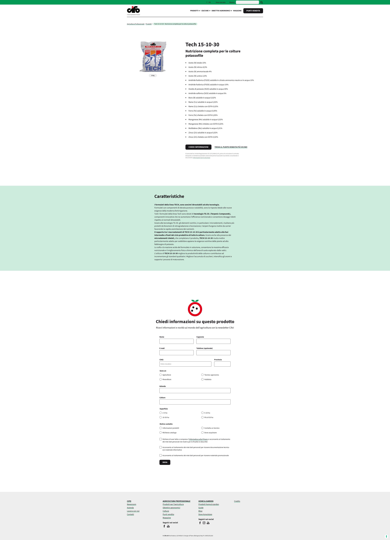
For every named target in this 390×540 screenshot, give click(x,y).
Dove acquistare (210, 432)
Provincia (218, 359)
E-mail (162, 348)
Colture (162, 397)
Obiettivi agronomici (171, 507)
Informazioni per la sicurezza (201, 158)
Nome (161, 337)
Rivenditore (166, 379)
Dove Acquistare (205, 514)
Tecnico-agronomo (211, 375)
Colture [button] (205, 10)
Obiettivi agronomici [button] (221, 10)
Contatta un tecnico (211, 428)
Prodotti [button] (194, 10)
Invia (164, 462)
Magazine (237, 10)
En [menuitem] (210, 2)
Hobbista (207, 379)
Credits (237, 501)
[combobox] (195, 401)
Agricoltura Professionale (135, 24)
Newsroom (131, 504)
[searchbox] (161, 402)
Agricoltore (166, 375)
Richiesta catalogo (169, 432)
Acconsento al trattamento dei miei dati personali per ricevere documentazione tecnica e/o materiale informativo (195, 448)
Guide (200, 507)
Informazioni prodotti (170, 428)
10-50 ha (165, 417)
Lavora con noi (133, 511)
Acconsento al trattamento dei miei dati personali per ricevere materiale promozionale (195, 455)
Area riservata (220, 2)
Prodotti (149, 24)
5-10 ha (207, 413)
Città (161, 359)
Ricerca (231, 2)
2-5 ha (164, 413)
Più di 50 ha (208, 417)
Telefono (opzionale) (204, 348)
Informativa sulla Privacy (198, 439)
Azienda (162, 386)
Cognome (200, 337)
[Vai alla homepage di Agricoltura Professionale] (133, 15)
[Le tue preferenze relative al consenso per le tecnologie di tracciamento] (386, 536)
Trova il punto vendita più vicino (230, 147)
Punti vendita (253, 10)
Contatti (130, 514)
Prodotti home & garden (208, 504)
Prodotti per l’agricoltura (173, 504)
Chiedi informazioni (198, 147)
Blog (200, 511)
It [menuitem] (207, 2)
